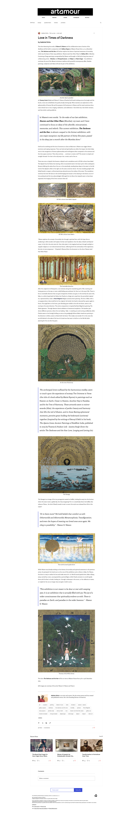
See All (101, 736)
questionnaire (47, 22)
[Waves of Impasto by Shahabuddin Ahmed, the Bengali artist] (66, 745)
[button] (100, 22)
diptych (78, 713)
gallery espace (42, 707)
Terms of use (43, 806)
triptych (84, 713)
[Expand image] (52, 190)
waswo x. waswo (82, 704)
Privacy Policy (36, 808)
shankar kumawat (43, 713)
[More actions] (94, 33)
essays (39, 22)
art (39, 704)
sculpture (45, 704)
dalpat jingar (63, 713)
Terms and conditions (43, 808)
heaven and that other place (77, 710)
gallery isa (88, 710)
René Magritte (86, 707)
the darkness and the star (61, 707)
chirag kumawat (53, 713)
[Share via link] (50, 723)
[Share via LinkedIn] (46, 723)
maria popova (42, 710)
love (66, 710)
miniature (73, 704)
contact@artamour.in (55, 795)
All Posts (32, 22)
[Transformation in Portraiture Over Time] (91, 745)
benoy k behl (60, 710)
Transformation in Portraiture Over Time (91, 755)
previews (63, 22)
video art (90, 713)
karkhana (51, 707)
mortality (72, 707)
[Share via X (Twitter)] (42, 723)
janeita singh (51, 710)
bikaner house (59, 704)
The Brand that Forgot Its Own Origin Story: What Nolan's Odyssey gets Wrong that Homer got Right (41, 755)
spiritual (79, 707)
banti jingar (71, 713)
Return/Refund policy (53, 808)
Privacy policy (36, 806)
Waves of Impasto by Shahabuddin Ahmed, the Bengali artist (65, 755)
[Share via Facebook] (38, 723)
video (67, 704)
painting (52, 704)
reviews (56, 22)
